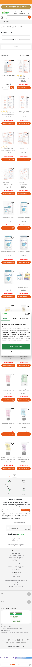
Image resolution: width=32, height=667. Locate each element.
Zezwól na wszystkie (16, 346)
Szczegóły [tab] (14, 318)
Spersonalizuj (15, 352)
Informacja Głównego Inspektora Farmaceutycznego (15, 632)
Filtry (16, 46)
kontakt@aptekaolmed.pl (16, 586)
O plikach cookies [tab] (25, 318)
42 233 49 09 (16, 577)
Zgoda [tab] (5, 318)
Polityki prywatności (19, 522)
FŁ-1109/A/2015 (6, 626)
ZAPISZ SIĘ (24, 509)
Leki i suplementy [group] (7, 26)
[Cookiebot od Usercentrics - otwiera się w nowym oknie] (23, 314)
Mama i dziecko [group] (19, 26)
